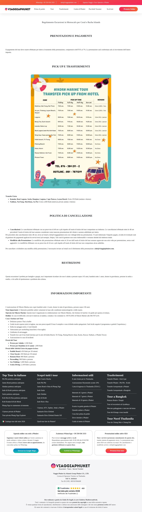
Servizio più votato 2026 (69, 491)
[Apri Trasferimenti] (69, 9)
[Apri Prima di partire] (46, 9)
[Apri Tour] (55, 9)
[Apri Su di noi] (114, 9)
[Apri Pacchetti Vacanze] (102, 9)
